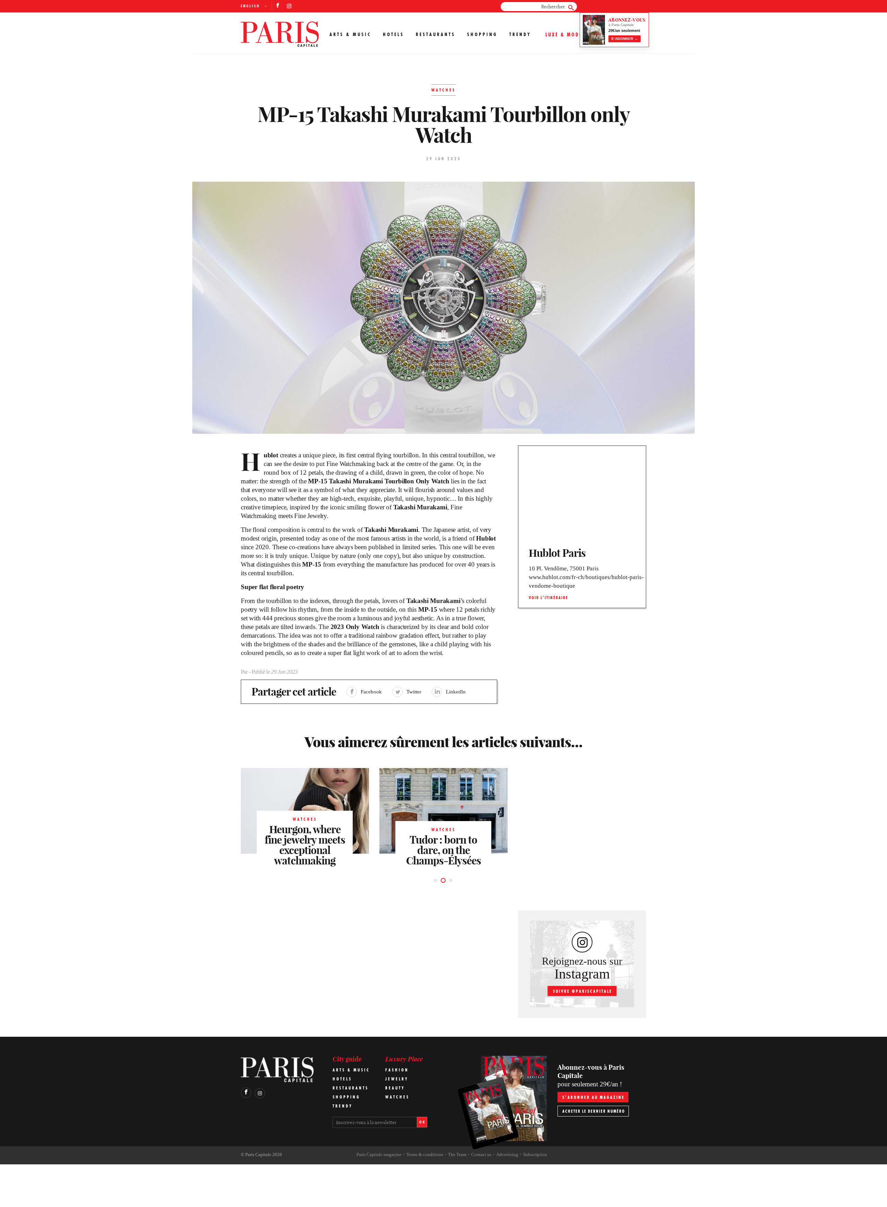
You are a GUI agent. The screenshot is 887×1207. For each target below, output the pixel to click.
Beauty (395, 1087)
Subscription (535, 1154)
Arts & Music (350, 34)
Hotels (393, 34)
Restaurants (435, 34)
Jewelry (397, 1078)
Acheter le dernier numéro (593, 1111)
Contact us (481, 1154)
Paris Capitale (258, 1154)
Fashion (397, 1069)
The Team (457, 1154)
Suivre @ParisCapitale (582, 991)
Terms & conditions (424, 1154)
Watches (397, 1097)
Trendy (520, 34)
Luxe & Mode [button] (563, 34)
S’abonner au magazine (593, 1097)
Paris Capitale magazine (379, 1154)
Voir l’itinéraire (548, 597)
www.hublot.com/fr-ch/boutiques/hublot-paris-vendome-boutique (586, 581)
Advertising (507, 1154)
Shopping (482, 34)
